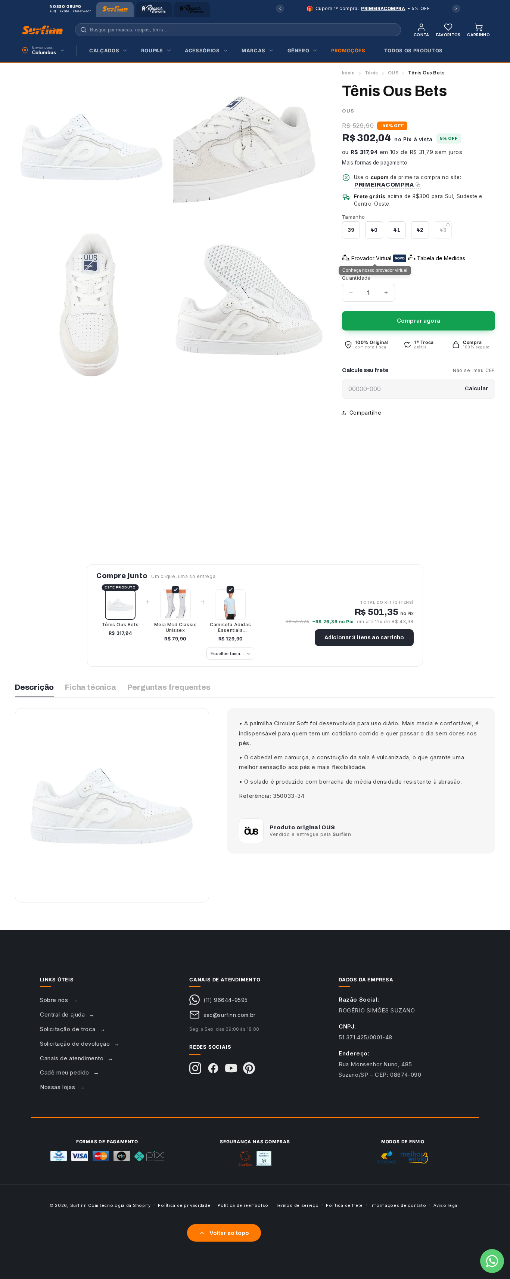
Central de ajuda (62, 1014)
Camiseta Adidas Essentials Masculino (230, 627)
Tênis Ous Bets (120, 624)
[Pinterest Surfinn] (249, 1068)
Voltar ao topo (229, 1232)
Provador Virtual (371, 258)
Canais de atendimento (72, 1058)
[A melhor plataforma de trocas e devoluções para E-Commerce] (263, 1158)
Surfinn (78, 1205)
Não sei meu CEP (474, 370)
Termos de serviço (297, 1205)
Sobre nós (54, 999)
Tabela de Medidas (441, 258)
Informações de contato (398, 1205)
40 (373, 230)
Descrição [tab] (34, 687)
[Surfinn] (115, 9)
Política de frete (344, 1205)
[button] (106, 50)
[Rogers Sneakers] (192, 9)
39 (351, 230)
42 (419, 230)
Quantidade (356, 278)
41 (396, 230)
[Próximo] (456, 8)
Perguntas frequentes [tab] (169, 687)
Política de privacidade (184, 1205)
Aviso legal (446, 1205)
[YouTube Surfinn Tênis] (231, 1068)
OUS (393, 73)
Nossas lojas (57, 1087)
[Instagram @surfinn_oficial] (195, 1068)
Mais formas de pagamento (374, 163)
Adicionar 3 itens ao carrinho (364, 637)
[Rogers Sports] (154, 9)
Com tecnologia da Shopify (119, 1205)
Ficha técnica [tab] (90, 687)
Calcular (476, 388)
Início (348, 73)
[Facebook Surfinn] (213, 1068)
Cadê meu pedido (64, 1072)
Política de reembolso (243, 1205)
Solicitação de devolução (75, 1043)
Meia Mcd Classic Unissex (175, 627)
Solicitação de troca (68, 1029)
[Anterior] (280, 8)
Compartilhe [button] (365, 412)
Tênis (371, 73)
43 (445, 233)
